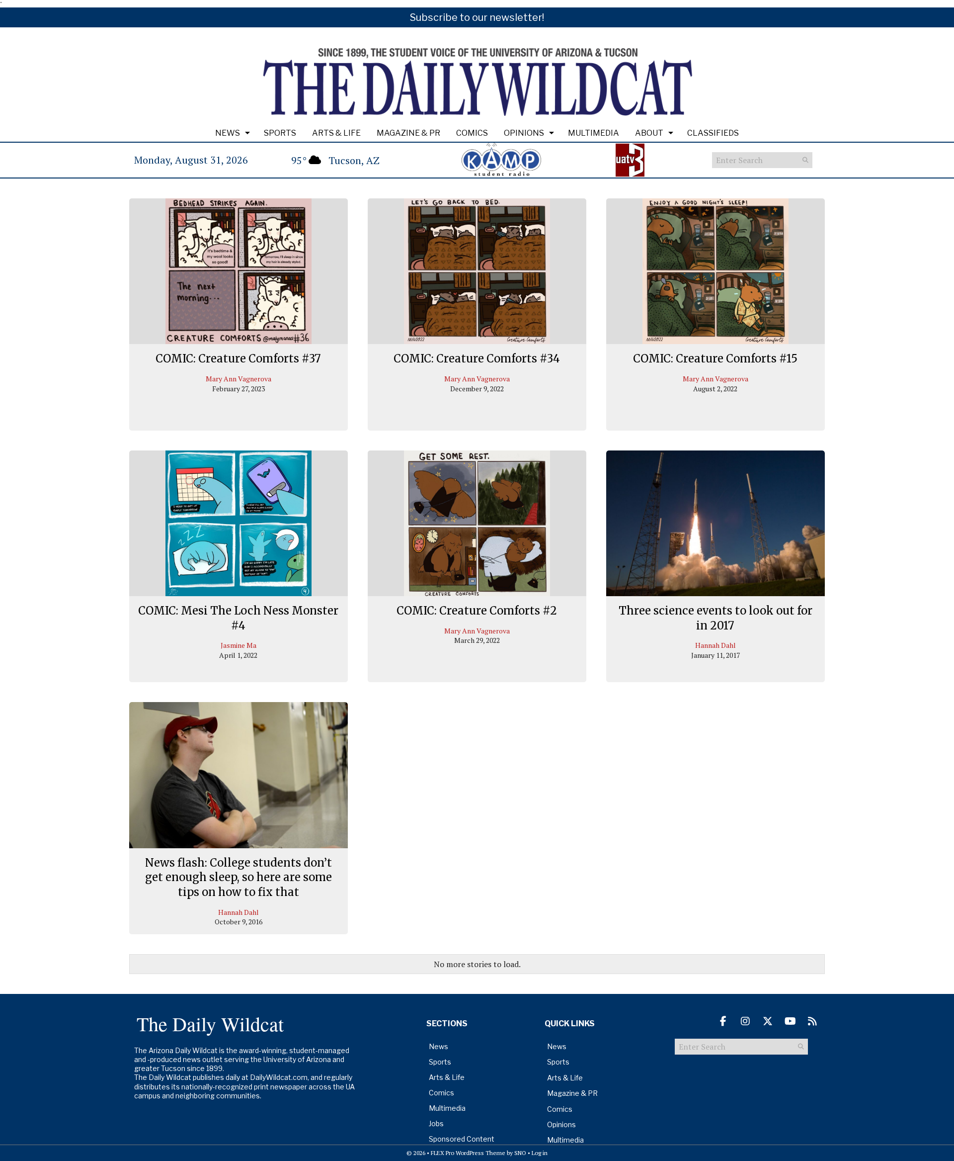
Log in (540, 1153)
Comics (472, 133)
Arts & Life (336, 133)
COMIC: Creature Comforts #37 (238, 358)
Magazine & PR (408, 133)
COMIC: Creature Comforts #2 (477, 611)
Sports (280, 133)
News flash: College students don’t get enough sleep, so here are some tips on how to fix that (238, 877)
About (649, 133)
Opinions (524, 133)
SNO (520, 1153)
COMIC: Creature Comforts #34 (477, 358)
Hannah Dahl (715, 645)
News (227, 133)
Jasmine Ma (238, 645)
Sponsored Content (461, 1139)
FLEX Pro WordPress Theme (468, 1153)
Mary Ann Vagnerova (238, 378)
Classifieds (713, 133)
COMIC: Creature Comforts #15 (715, 358)
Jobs (436, 1123)
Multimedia (593, 133)
